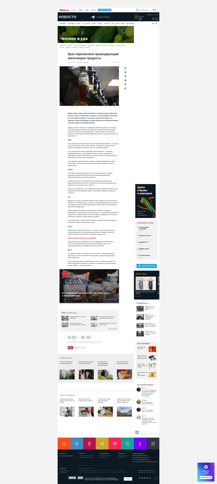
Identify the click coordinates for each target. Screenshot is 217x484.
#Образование (83, 45)
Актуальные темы (145, 223)
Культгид (107, 23)
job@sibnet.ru (122, 457)
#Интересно (105, 45)
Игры (113, 23)
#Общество (63, 45)
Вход (154, 10)
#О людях (75, 47)
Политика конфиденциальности (141, 459)
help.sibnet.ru (102, 457)
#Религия (112, 45)
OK (128, 479)
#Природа (82, 47)
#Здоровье (91, 45)
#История (98, 45)
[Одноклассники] (125, 76)
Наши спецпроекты (66, 456)
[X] (125, 68)
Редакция (62, 468)
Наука (94, 23)
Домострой (141, 274)
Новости (73, 10)
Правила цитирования (138, 453)
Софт (87, 10)
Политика (63, 23)
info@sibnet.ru (63, 472)
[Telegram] (125, 80)
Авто (118, 23)
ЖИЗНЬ (65, 273)
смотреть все (112, 329)
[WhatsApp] (125, 84)
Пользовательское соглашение (140, 457)
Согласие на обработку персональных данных (144, 461)
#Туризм (118, 45)
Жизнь (79, 23)
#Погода (62, 47)
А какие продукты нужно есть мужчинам (82, 238)
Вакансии (121, 453)
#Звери (88, 47)
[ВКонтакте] (125, 72)
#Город (75, 45)
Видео (81, 10)
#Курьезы (68, 47)
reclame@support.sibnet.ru (86, 457)
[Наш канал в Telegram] (105, 19)
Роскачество (85, 62)
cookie (114, 478)
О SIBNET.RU (63, 453)
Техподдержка (103, 453)
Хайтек (88, 23)
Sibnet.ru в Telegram (105, 10)
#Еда (123, 45)
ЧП (83, 23)
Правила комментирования (139, 455)
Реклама (82, 453)
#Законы (69, 45)
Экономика (71, 23)
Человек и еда (71, 313)
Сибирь (99, 23)
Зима (122, 23)
